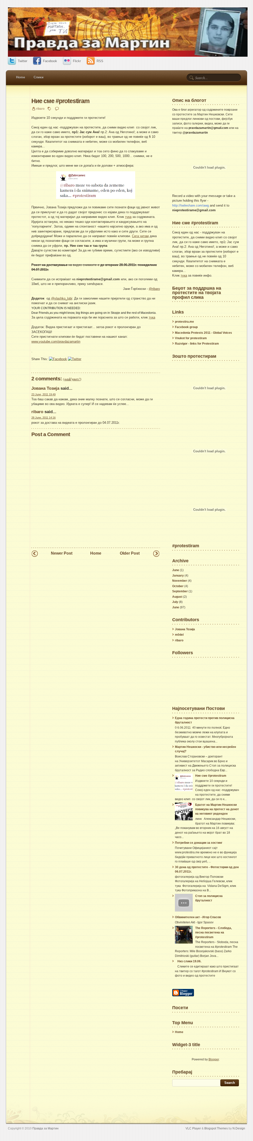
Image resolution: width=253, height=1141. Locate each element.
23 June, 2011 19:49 (43, 394)
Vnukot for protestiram (191, 338)
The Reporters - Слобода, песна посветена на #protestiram (213, 932)
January (178, 575)
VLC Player (193, 1128)
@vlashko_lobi (61, 298)
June (175, 570)
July (175, 602)
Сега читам (140, 236)
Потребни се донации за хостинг (198, 842)
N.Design (238, 1128)
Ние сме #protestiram (60, 101)
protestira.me (184, 321)
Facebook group (186, 327)
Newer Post (61, 553)
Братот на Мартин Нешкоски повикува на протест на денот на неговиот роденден (217, 809)
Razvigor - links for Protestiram (197, 343)
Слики (38, 77)
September (180, 591)
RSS (100, 61)
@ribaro (154, 289)
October (178, 586)
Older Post (130, 553)
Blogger (214, 1059)
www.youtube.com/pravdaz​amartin (55, 341)
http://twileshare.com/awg (190, 205)
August (177, 596)
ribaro (37, 411)
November (179, 580)
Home (20, 77)
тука (128, 217)
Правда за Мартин (45, 1128)
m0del (179, 634)
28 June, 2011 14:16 (43, 417)
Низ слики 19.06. (189, 961)
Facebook (50, 61)
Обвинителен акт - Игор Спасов (198, 917)
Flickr (77, 61)
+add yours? (72, 378)
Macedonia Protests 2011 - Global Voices (203, 332)
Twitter (22, 61)
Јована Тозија (45, 388)
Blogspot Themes (216, 1128)
